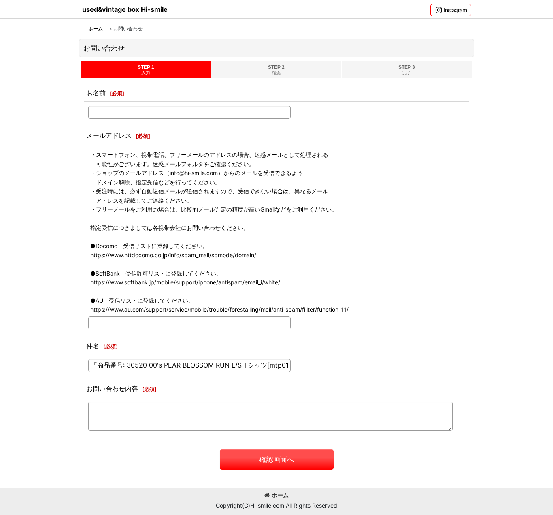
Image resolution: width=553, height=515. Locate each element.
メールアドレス (109, 135)
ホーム (280, 494)
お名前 (96, 93)
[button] (450, 10)
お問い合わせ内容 (112, 389)
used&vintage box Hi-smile (125, 9)
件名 (92, 346)
